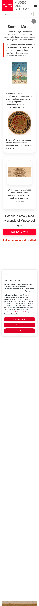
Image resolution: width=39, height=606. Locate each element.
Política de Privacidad (11, 314)
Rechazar (19, 325)
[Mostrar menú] (35, 5)
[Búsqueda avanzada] (36, 14)
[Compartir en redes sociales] (33, 21)
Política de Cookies (21, 312)
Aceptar (19, 331)
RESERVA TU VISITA (19, 231)
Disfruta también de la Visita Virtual (19, 240)
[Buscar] (31, 14)
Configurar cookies (19, 319)
